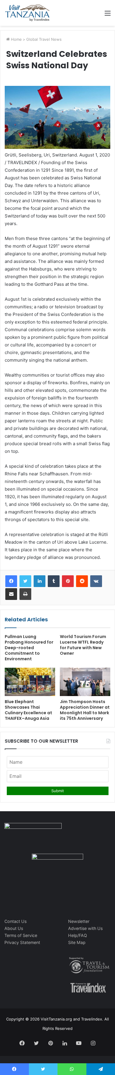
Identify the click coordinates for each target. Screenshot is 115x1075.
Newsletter (78, 921)
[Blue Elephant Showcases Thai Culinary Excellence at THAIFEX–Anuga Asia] (30, 682)
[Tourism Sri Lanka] (27, 13)
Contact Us (15, 921)
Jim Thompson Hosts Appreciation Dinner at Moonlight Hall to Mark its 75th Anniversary (85, 710)
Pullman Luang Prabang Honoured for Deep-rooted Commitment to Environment (29, 648)
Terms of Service (20, 935)
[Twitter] (25, 581)
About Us (13, 928)
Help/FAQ (77, 935)
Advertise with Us (85, 928)
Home (16, 39)
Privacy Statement (22, 942)
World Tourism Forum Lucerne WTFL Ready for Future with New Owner (83, 645)
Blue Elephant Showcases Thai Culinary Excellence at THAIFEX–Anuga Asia (28, 710)
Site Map (77, 942)
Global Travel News (44, 39)
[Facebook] (11, 581)
